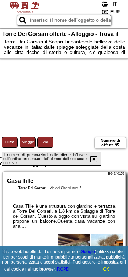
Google (88, 251)
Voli (45, 142)
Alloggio (28, 142)
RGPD (63, 269)
